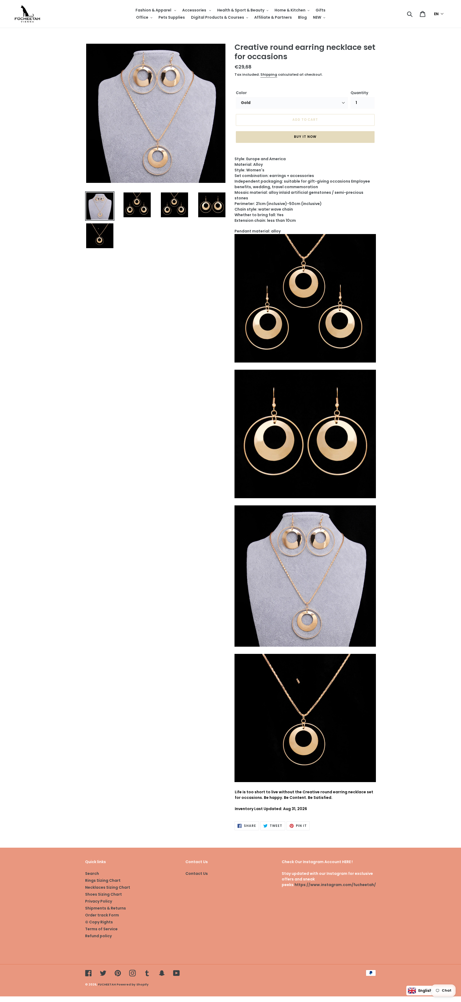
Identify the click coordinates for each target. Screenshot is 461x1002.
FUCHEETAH (107, 984)
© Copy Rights (99, 922)
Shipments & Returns (105, 908)
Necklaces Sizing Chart (107, 887)
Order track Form (102, 915)
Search (92, 873)
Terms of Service (101, 929)
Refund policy (98, 936)
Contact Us (196, 873)
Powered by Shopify (133, 984)
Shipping (268, 74)
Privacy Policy (98, 901)
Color (241, 92)
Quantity (359, 92)
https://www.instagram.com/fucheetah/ (335, 884)
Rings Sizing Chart (103, 880)
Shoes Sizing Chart (103, 894)
